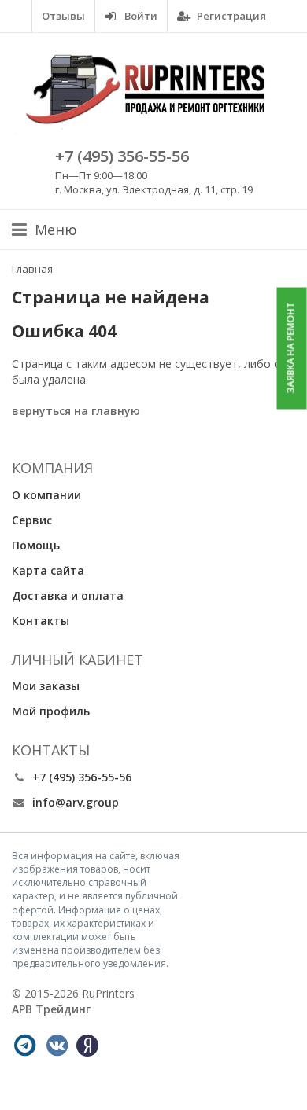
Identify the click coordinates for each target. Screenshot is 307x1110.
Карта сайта (48, 570)
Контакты (40, 620)
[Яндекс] (87, 1046)
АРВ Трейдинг (51, 1009)
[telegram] (24, 1045)
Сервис (32, 520)
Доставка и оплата (68, 595)
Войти (139, 16)
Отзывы (63, 16)
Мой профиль (51, 711)
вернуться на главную (76, 410)
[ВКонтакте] (56, 1045)
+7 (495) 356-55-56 (122, 156)
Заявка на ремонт (291, 348)
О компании (46, 494)
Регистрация (230, 16)
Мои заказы (46, 685)
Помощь (36, 545)
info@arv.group (75, 802)
